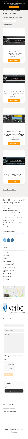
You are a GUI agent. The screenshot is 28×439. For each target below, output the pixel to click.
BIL (8, 10)
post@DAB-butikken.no (19, 233)
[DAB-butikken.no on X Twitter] (4, 240)
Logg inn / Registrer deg (14, 391)
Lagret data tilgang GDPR (9, 411)
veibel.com (6, 279)
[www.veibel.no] (12, 240)
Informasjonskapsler (8, 404)
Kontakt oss (8, 374)
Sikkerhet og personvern (9, 408)
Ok (10, 7)
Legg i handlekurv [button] (14, 60)
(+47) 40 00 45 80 (7, 281)
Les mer (16, 7)
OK (6, 359)
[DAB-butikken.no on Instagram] (8, 240)
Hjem (6, 10)
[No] (26, 5)
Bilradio (11, 10)
